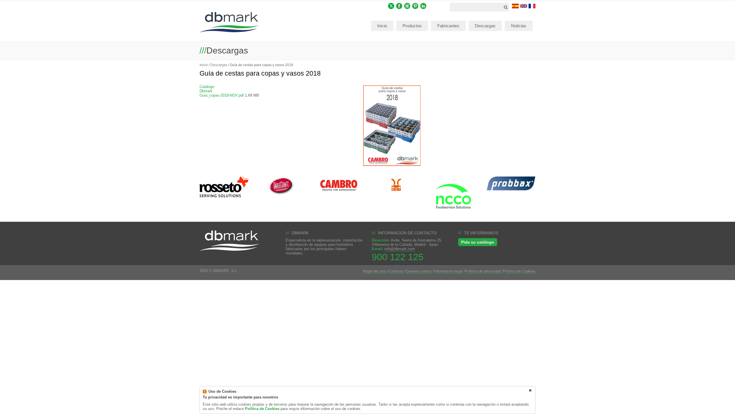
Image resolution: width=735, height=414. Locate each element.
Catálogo (207, 87)
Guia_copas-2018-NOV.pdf (222, 95)
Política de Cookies (519, 271)
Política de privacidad (483, 271)
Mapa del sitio (374, 271)
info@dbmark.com (399, 249)
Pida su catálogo (477, 242)
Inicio (204, 65)
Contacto (395, 271)
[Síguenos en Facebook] (399, 5)
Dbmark (206, 91)
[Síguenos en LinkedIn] (423, 5)
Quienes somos (419, 271)
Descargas (218, 65)
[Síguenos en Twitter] (391, 5)
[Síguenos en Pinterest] (415, 5)
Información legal (448, 271)
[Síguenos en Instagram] (407, 5)
